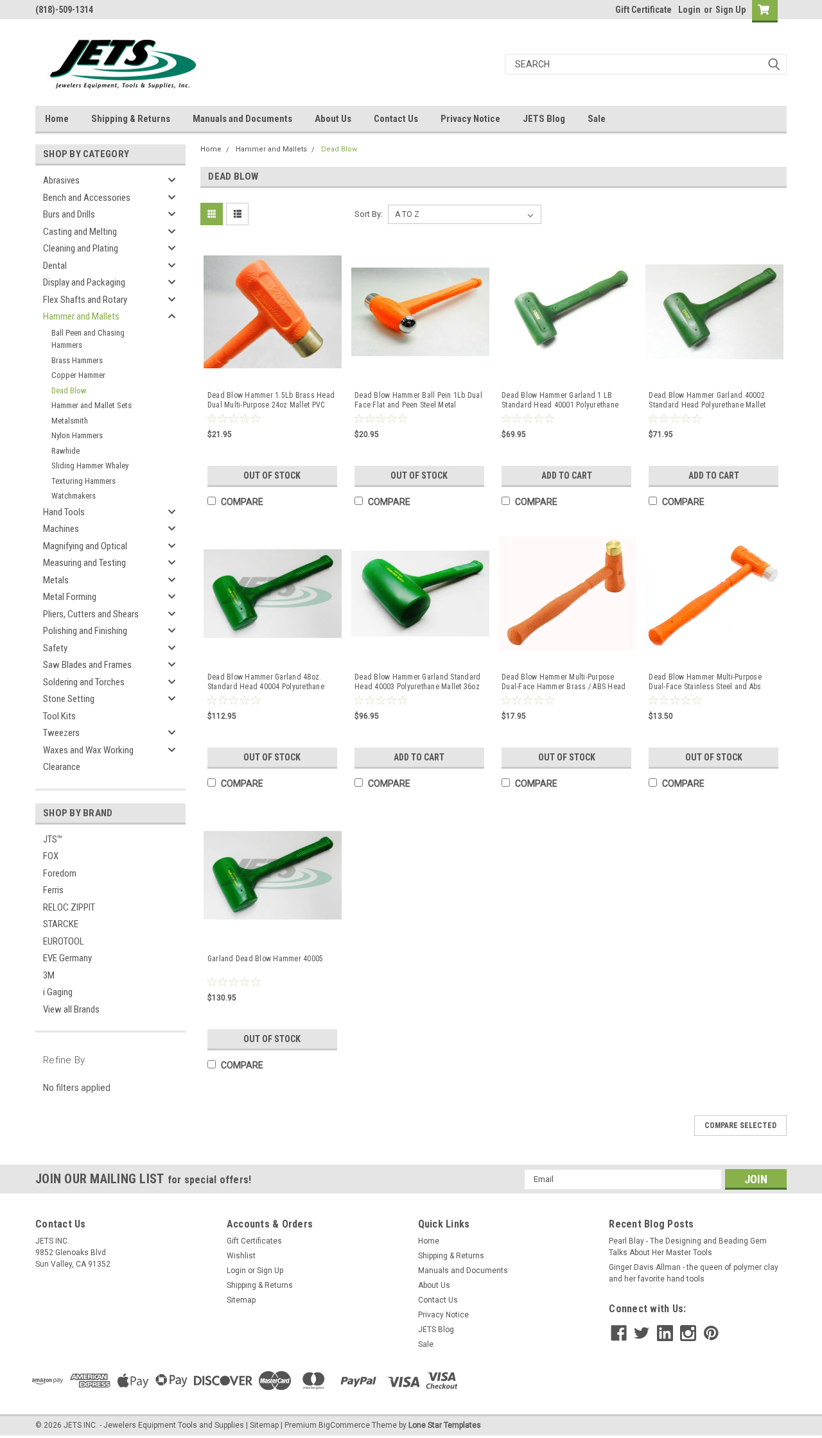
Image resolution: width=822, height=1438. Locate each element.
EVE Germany (67, 958)
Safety (55, 648)
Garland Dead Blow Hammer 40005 (265, 958)
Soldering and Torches (84, 682)
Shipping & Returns (130, 118)
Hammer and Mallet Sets (91, 405)
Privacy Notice (470, 118)
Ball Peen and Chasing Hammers (88, 339)
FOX (50, 856)
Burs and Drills (69, 214)
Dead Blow (69, 390)
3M (49, 975)
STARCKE (60, 924)
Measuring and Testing (84, 563)
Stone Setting (68, 699)
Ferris (53, 890)
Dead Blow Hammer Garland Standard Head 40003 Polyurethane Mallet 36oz (417, 681)
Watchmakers (73, 496)
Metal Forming (69, 597)
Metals (56, 580)
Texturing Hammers (83, 481)
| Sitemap (262, 1425)
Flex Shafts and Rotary (85, 299)
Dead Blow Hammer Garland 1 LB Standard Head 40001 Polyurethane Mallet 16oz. (560, 400)
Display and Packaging (84, 282)
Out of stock (272, 475)
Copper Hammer (78, 375)
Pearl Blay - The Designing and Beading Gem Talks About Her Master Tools (688, 1247)
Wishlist (241, 1255)
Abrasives (61, 180)
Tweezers (61, 733)
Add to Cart (566, 475)
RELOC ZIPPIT (69, 907)
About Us (333, 118)
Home (57, 118)
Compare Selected (740, 1125)
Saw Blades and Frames (87, 665)
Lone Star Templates (444, 1425)
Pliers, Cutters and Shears (91, 614)
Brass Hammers (77, 360)
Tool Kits (59, 716)
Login (689, 9)
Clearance (61, 767)
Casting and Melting (80, 231)
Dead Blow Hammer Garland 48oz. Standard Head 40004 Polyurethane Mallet (265, 682)
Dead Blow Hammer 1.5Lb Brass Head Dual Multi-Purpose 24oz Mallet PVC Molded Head (271, 400)
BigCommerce (344, 1425)
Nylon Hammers (77, 435)
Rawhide (65, 451)
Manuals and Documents (242, 118)
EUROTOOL (63, 941)
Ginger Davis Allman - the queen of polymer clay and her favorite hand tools (693, 1273)
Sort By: (368, 214)
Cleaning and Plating (80, 248)
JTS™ (52, 839)
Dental (55, 265)
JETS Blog (544, 118)
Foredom (59, 873)
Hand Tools (64, 512)
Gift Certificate (643, 9)
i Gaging (58, 992)
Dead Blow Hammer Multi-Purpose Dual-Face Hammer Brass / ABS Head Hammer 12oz (563, 682)
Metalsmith (69, 420)
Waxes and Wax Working (88, 750)
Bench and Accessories (86, 197)
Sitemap (241, 1300)
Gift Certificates (254, 1241)
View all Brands (71, 1009)
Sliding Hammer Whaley (89, 465)
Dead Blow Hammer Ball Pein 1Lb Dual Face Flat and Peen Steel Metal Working (418, 400)
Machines (61, 529)
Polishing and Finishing (85, 631)
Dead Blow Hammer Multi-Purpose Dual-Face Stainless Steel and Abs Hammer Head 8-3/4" (705, 682)
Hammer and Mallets (81, 316)
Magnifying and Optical (85, 546)
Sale (597, 118)
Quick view (273, 369)
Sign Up (730, 9)
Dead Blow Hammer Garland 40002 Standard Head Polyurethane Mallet (707, 400)
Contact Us (396, 118)
